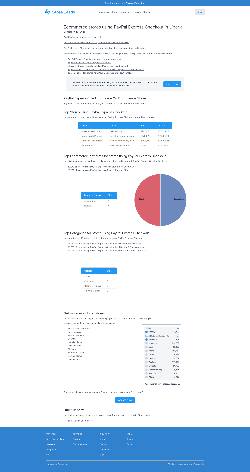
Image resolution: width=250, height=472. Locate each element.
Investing (50, 444)
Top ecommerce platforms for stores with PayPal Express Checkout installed (106, 69)
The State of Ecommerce (80, 420)
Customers (105, 449)
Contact (147, 12)
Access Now (172, 84)
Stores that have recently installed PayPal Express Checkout (98, 66)
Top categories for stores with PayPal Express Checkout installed (100, 73)
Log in (200, 12)
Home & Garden (92, 290)
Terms (130, 444)
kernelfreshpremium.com (121, 136)
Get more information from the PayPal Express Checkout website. (96, 42)
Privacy (131, 439)
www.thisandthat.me (119, 145)
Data (114, 12)
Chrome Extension (135, 3)
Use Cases (104, 12)
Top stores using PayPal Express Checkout (89, 62)
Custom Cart (90, 201)
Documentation (80, 444)
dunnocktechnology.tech (121, 140)
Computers (89, 281)
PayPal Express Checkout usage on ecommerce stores (95, 59)
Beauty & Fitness (92, 286)
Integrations (125, 12)
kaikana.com (115, 131)
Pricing (137, 12)
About (103, 439)
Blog (102, 454)
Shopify (88, 205)
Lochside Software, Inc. (57, 464)
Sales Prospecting (55, 439)
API (47, 454)
